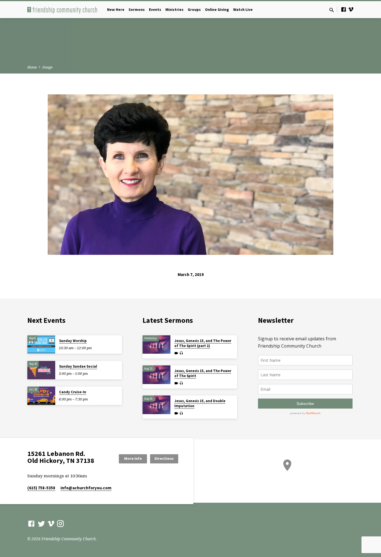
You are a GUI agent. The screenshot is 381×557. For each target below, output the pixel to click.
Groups (194, 9)
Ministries (174, 9)
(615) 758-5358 (41, 487)
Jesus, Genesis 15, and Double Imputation (199, 403)
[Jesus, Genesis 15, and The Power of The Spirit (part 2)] (156, 344)
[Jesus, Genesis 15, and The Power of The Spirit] (156, 374)
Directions (164, 458)
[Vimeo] (351, 9)
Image (47, 67)
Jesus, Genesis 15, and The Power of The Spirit (202, 373)
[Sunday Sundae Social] (41, 370)
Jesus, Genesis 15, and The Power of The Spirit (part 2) (202, 343)
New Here (115, 9)
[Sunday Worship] (41, 344)
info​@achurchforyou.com (86, 487)
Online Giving (217, 9)
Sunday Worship (73, 340)
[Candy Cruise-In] (41, 396)
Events (155, 9)
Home (32, 67)
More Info (133, 458)
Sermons (137, 9)
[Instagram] (60, 523)
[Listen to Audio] (181, 353)
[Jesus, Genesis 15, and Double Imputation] (156, 404)
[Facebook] (344, 9)
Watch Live (243, 9)
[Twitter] (41, 523)
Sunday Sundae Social (78, 366)
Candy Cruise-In (72, 392)
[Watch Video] (176, 353)
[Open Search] (332, 10)
